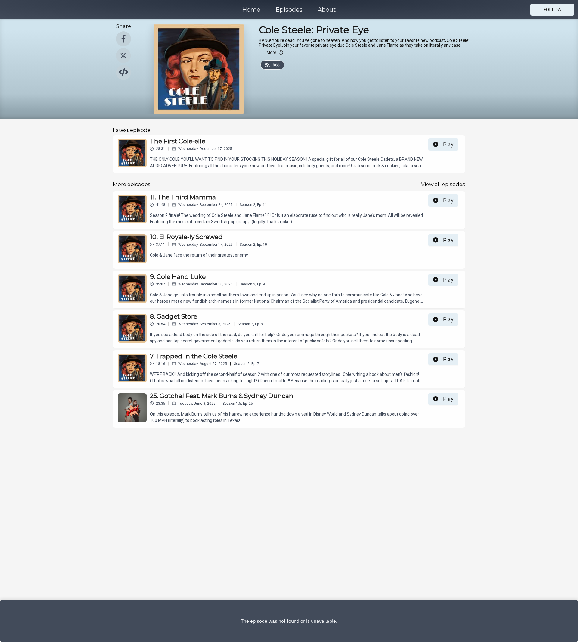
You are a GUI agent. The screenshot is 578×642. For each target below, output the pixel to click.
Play (448, 144)
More (270, 52)
